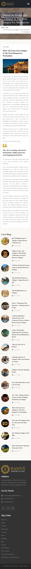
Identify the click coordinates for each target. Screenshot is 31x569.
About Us (4, 519)
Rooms (3, 523)
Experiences (4, 529)
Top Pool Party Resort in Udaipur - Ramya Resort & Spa (20, 280)
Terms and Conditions (7, 554)
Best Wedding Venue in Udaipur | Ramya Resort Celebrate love (19, 240)
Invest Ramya (5, 548)
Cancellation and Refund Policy (10, 557)
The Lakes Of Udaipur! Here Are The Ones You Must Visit (21, 423)
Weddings (4, 538)
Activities (4, 532)
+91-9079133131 (8, 502)
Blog (7, 27)
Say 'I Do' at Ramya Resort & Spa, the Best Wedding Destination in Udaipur (20, 397)
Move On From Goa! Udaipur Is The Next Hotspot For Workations (19, 410)
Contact (3, 544)
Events (3, 535)
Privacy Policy (5, 551)
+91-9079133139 (8, 498)
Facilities (3, 526)
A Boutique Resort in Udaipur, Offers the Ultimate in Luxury (21, 359)
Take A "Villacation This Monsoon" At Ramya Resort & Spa (20, 305)
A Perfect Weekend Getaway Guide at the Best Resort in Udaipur (20, 267)
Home (2, 27)
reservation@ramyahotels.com (12, 495)
